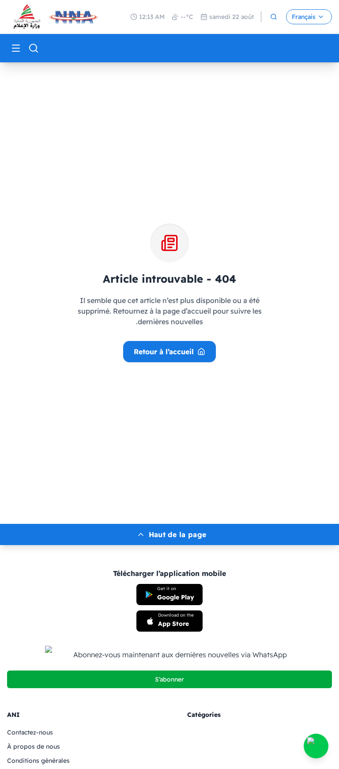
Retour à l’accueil (164, 351)
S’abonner (169, 679)
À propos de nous (33, 746)
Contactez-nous (30, 732)
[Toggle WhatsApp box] (316, 746)
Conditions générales (38, 761)
